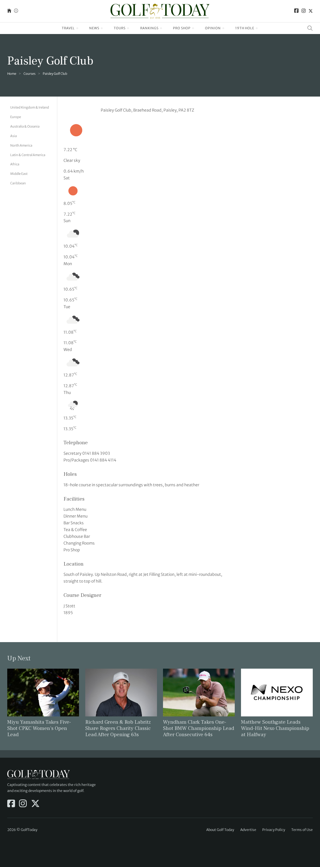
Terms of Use (302, 829)
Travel (68, 28)
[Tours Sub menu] (128, 28)
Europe (15, 117)
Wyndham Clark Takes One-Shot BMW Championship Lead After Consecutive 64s (198, 728)
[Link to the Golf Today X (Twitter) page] (310, 11)
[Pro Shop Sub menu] (193, 28)
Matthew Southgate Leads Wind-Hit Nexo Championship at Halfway (275, 728)
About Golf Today (220, 829)
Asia (13, 136)
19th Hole (244, 28)
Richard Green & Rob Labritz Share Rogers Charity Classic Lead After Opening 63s (118, 728)
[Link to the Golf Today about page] (16, 11)
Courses (30, 74)
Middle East (19, 173)
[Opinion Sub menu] (223, 28)
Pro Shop (181, 28)
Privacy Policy (273, 829)
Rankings (149, 28)
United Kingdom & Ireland (29, 107)
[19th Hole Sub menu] (257, 28)
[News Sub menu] (101, 28)
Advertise (248, 829)
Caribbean (18, 183)
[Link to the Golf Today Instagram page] (304, 11)
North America (21, 145)
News (94, 28)
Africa (14, 164)
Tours (120, 28)
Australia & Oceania (25, 126)
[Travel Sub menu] (77, 28)
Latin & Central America (27, 155)
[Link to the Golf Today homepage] (9, 11)
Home (11, 74)
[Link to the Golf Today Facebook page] (296, 11)
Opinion (213, 28)
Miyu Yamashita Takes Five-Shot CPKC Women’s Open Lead (39, 728)
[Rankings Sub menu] (161, 28)
